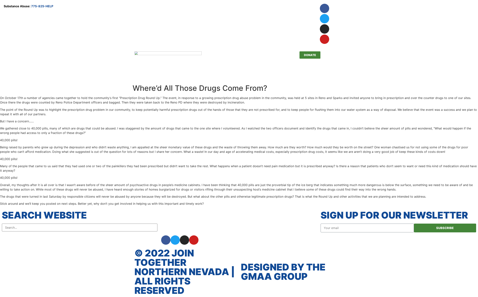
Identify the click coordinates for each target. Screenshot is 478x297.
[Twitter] (324, 18)
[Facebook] (324, 8)
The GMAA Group (283, 272)
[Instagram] (324, 29)
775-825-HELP (42, 6)
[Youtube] (324, 39)
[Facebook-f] (165, 240)
